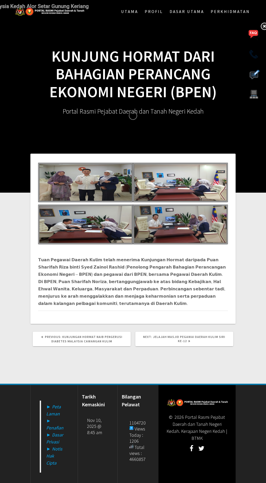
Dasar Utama (187, 11)
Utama (129, 11)
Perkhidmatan (230, 11)
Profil (154, 11)
